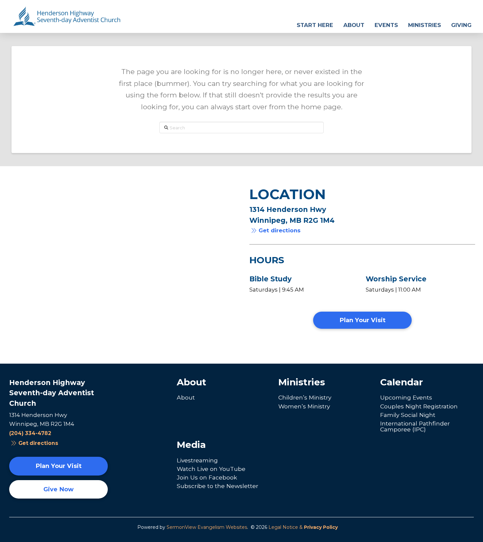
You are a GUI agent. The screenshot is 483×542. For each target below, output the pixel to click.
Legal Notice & (303, 527)
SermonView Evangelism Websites (207, 527)
